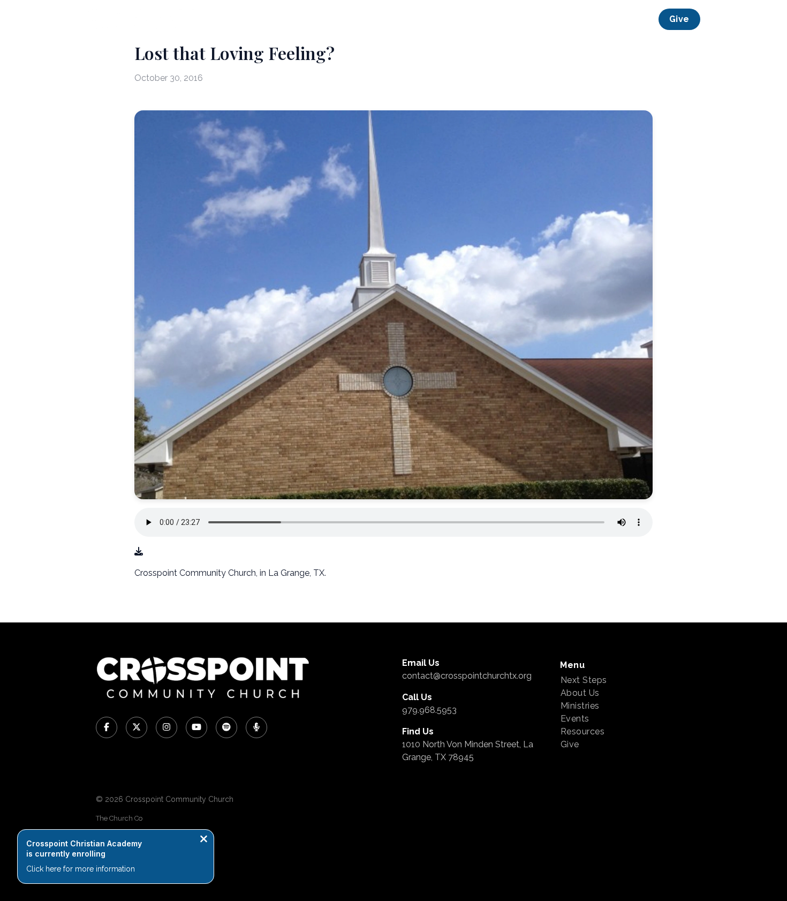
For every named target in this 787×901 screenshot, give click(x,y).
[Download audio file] (138, 551)
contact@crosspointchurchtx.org (467, 676)
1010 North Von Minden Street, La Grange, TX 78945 (467, 750)
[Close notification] (203, 840)
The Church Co (119, 818)
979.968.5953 (429, 710)
